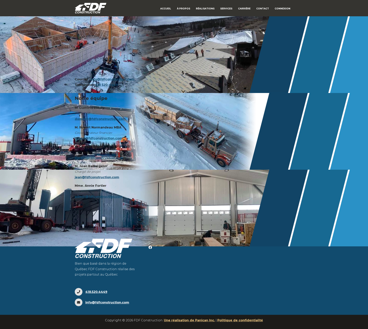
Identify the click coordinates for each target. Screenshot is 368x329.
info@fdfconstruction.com (112, 79)
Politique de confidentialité (240, 320)
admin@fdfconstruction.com (99, 196)
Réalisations (205, 8)
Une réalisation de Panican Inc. (189, 320)
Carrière (244, 8)
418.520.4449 (96, 292)
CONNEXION (282, 8)
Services (226, 8)
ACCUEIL (165, 8)
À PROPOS (183, 8)
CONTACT (262, 8)
